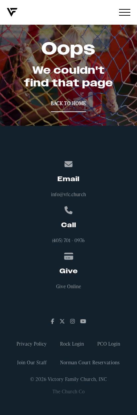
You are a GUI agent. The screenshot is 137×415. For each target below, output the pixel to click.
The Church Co (69, 391)
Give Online (68, 286)
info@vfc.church (68, 194)
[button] (124, 12)
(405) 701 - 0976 (68, 240)
